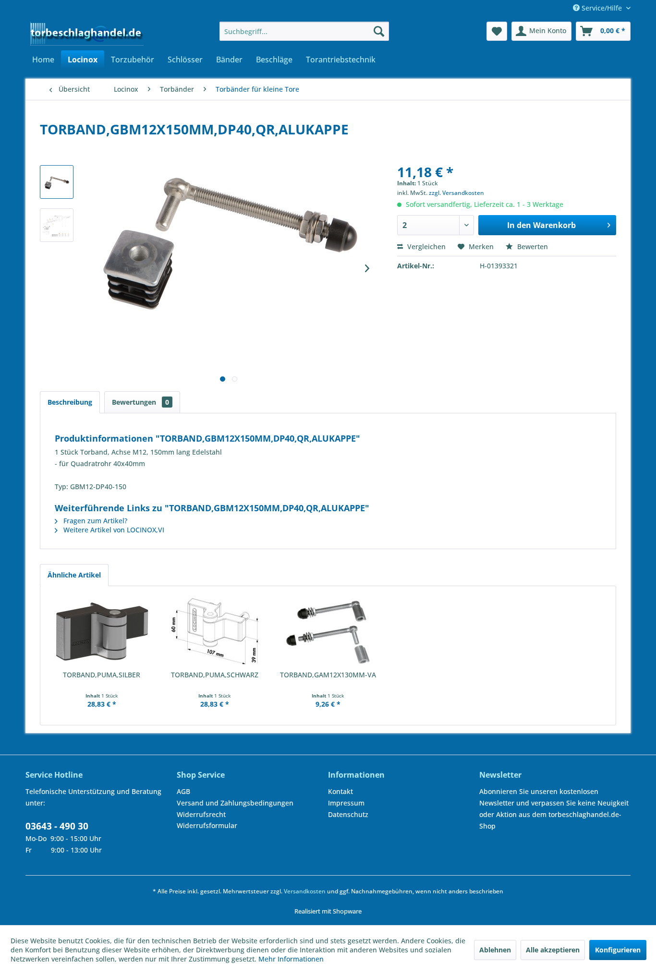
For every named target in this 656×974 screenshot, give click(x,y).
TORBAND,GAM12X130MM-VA (328, 674)
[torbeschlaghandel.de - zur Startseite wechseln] (87, 34)
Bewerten (531, 246)
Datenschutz (348, 814)
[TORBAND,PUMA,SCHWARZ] (215, 631)
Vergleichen (425, 246)
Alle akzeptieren (553, 949)
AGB (183, 791)
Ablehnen (495, 949)
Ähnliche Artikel (74, 574)
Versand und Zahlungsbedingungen (235, 802)
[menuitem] (304, 31)
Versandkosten (305, 891)
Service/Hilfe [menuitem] (602, 7)
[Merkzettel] (496, 31)
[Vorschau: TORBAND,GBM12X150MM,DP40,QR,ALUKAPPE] (56, 182)
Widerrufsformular (207, 825)
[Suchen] (379, 31)
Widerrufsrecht (201, 814)
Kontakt (340, 791)
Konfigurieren (618, 949)
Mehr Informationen (291, 958)
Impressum (346, 802)
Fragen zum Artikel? (94, 520)
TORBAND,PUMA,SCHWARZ (214, 674)
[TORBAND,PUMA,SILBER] (101, 631)
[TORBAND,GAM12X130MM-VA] (328, 631)
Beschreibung (70, 402)
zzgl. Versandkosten (456, 193)
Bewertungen (140, 402)
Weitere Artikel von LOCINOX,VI (112, 529)
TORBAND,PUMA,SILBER (101, 674)
